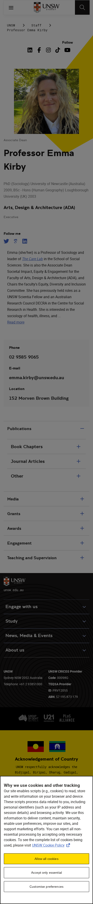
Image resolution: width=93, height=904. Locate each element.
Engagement (19, 543)
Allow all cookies (46, 859)
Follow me (12, 233)
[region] (46, 840)
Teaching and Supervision (32, 557)
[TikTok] (57, 50)
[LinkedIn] (30, 50)
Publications (19, 428)
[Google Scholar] (15, 241)
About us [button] (14, 650)
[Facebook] (39, 50)
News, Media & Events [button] (29, 635)
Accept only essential (46, 872)
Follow (67, 42)
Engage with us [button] (21, 606)
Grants (13, 513)
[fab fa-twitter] (7, 241)
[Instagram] (48, 50)
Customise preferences (46, 886)
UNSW (11, 25)
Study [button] (11, 621)
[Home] (46, 7)
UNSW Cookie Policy (52, 845)
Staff (36, 25)
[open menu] (11, 7)
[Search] (82, 7)
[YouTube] (67, 50)
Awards (14, 528)
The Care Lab (32, 258)
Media (13, 499)
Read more (15, 322)
